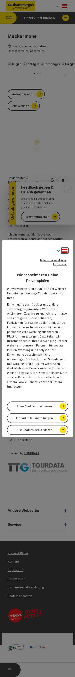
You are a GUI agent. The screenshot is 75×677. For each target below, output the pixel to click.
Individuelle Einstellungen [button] (34, 418)
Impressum (60, 264)
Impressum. (15, 386)
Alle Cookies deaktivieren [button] (34, 430)
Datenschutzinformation (35, 377)
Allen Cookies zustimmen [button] (34, 406)
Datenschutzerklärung (53, 260)
